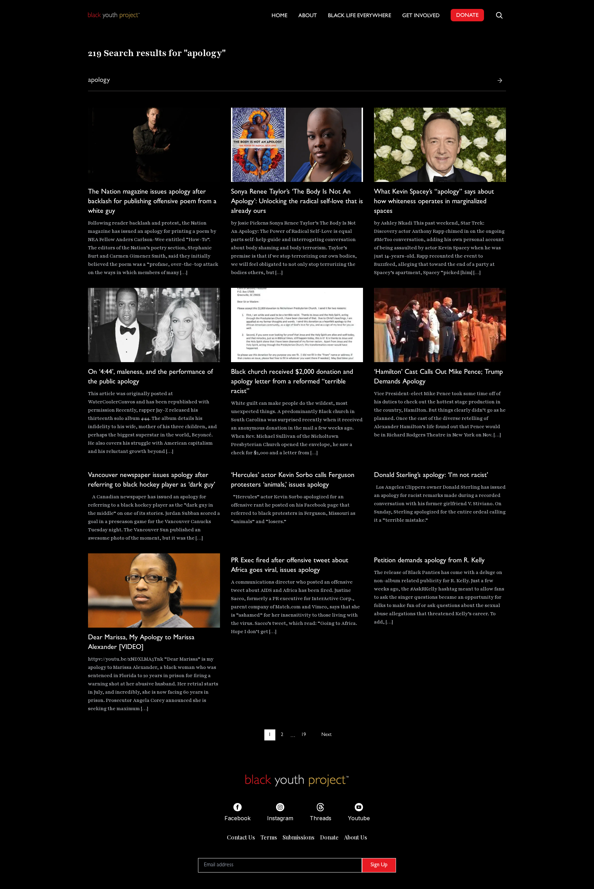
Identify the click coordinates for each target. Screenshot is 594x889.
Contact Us (241, 837)
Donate (329, 837)
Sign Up (379, 865)
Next (326, 735)
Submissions (299, 837)
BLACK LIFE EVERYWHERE (359, 16)
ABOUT (307, 16)
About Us (355, 837)
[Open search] (499, 15)
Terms (269, 837)
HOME (279, 16)
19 (303, 735)
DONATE (467, 16)
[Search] (500, 80)
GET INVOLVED (421, 16)
